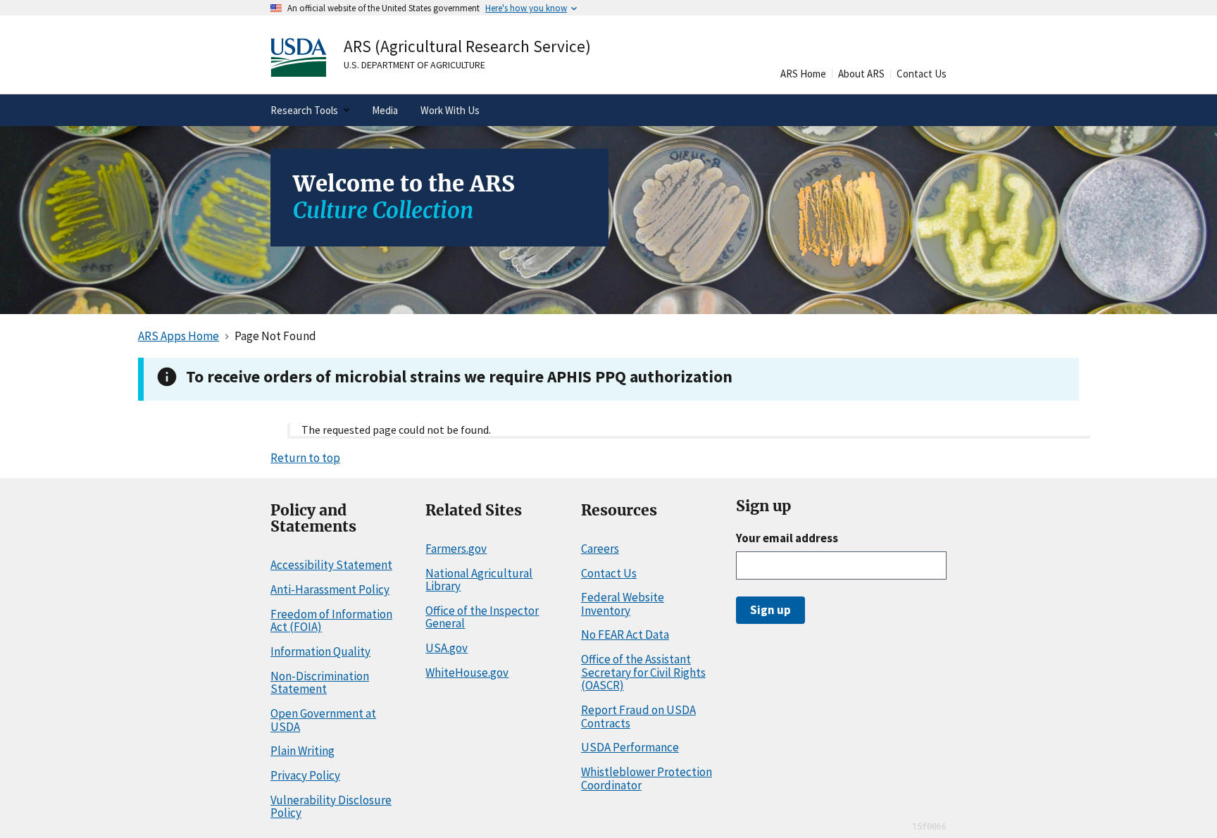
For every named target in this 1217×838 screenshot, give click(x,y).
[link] (382, 57)
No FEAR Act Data (625, 634)
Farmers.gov (456, 548)
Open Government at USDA (323, 720)
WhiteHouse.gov (466, 672)
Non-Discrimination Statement (319, 682)
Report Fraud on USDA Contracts (638, 716)
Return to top (305, 457)
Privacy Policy (305, 775)
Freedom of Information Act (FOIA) (331, 620)
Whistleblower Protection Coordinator (646, 778)
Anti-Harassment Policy (329, 589)
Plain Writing (302, 750)
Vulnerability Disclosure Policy (331, 806)
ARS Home (803, 73)
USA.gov (446, 648)
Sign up (770, 610)
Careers (600, 548)
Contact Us (922, 73)
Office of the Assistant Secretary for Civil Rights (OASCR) (643, 672)
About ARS (861, 73)
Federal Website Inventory (622, 603)
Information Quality (320, 651)
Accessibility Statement (331, 565)
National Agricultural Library (478, 579)
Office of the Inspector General (482, 617)
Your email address (787, 538)
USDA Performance (630, 747)
